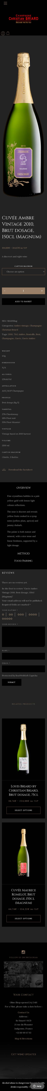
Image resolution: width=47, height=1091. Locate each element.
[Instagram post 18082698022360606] (25, 980)
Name (6, 650)
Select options (23, 810)
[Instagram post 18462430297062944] (14, 980)
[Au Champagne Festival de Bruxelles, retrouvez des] (37, 980)
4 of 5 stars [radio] (34, 614)
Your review (10, 624)
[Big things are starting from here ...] (6, 967)
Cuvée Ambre (28, 338)
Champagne (8, 338)
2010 (10, 334)
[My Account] (3, 33)
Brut (38, 334)
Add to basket (23, 302)
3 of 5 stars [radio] (22, 614)
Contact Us (23, 1012)
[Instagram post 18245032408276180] (37, 967)
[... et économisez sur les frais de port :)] (14, 967)
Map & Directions (23, 1038)
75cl (15, 334)
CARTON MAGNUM (23, 266)
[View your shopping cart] (8, 33)
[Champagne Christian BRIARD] (23, 18)
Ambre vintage (21, 325)
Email (6, 663)
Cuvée (18, 338)
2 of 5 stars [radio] (12, 614)
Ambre (22, 334)
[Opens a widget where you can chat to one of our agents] (37, 1086)
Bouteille (30, 334)
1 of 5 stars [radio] (4, 614)
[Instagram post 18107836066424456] (25, 967)
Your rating (10, 610)
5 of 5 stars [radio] (8, 619)
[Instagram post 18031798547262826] (6, 980)
